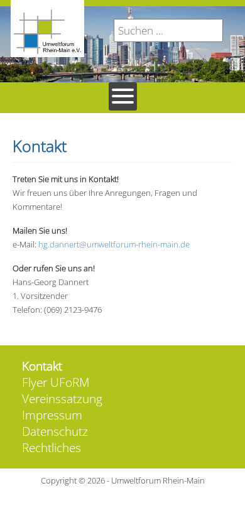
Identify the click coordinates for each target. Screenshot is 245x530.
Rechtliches (51, 448)
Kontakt (42, 366)
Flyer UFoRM (55, 382)
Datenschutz (55, 431)
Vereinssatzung (62, 399)
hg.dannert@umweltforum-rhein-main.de (114, 244)
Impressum (52, 415)
